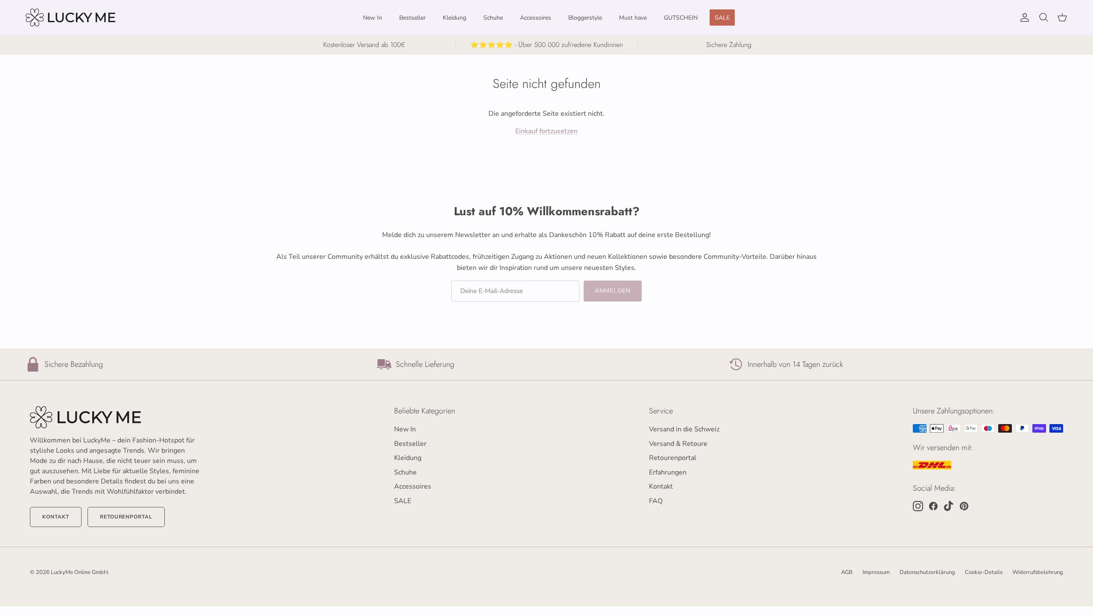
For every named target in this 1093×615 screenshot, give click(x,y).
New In (372, 18)
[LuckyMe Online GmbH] (70, 17)
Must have (633, 18)
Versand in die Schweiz (684, 429)
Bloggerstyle (585, 18)
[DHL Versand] (932, 465)
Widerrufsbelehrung (1037, 572)
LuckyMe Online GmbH (79, 572)
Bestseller (412, 18)
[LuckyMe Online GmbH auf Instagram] (918, 506)
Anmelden (613, 291)
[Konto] (1023, 17)
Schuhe (493, 18)
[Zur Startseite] (115, 417)
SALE (722, 18)
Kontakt (55, 516)
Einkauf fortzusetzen (546, 131)
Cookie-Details (983, 572)
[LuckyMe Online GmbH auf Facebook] (933, 506)
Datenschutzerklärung (927, 572)
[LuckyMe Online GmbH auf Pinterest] (964, 506)
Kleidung (454, 18)
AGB (847, 572)
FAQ (656, 501)
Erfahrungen (668, 472)
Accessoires (535, 18)
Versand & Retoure (678, 443)
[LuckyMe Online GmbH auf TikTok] (949, 506)
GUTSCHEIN (681, 18)
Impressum (876, 572)
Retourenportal (126, 516)
